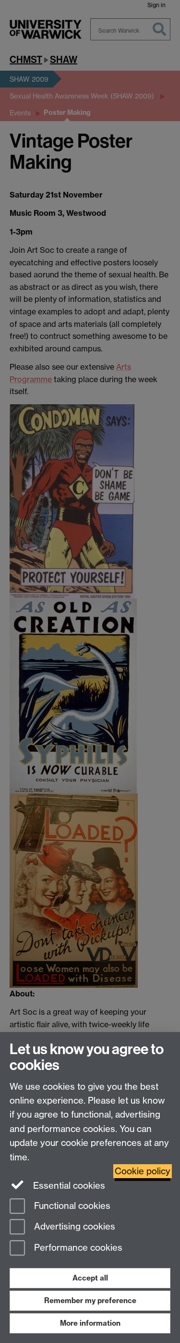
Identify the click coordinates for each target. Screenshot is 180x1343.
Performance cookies (77, 1248)
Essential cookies (68, 1185)
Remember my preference (90, 1300)
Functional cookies (71, 1205)
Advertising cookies (73, 1226)
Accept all (90, 1277)
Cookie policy (142, 1171)
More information (90, 1323)
